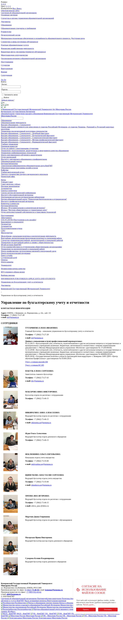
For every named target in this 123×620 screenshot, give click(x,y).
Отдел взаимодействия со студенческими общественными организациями (31, 247)
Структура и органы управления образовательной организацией (27, 18)
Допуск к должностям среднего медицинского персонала (24, 174)
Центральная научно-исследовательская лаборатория (22, 197)
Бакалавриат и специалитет (12, 222)
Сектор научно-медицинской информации (18, 193)
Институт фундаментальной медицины (17, 195)
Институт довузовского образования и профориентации (24, 159)
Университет (6, 265)
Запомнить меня (11, 95)
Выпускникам (7, 68)
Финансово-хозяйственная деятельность (17, 48)
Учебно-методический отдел (12, 172)
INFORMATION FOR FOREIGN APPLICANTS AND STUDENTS (28, 279)
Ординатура (6, 224)
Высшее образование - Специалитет (16, 125)
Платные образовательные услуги (15, 45)
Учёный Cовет (7, 182)
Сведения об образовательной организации (19, 13)
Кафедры (4, 170)
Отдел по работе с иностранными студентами (19, 148)
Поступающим (7, 62)
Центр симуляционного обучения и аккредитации (21, 155)
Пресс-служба (6, 255)
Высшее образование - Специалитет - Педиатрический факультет (28, 136)
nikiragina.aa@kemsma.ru (41, 423)
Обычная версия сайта (10, 11)
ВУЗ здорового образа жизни (13, 272)
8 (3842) (32, 590)
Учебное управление (9, 144)
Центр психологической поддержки (15, 253)
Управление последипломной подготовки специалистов (24, 131)
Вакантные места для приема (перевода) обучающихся (23, 52)
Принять (86, 609)
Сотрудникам (6, 75)
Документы (5, 22)
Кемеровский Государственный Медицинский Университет (25, 289)
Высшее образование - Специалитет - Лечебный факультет (25, 133)
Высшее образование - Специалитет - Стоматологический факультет (29, 138)
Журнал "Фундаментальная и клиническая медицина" (23, 208)
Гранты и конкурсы (9, 191)
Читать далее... (89, 605)
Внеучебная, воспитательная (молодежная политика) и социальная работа (31, 238)
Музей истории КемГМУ (11, 245)
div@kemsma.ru (37, 381)
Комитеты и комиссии (10, 203)
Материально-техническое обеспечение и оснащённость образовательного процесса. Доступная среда (43, 38)
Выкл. (19, 8)
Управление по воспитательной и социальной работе (23, 249)
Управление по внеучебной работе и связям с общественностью (27, 242)
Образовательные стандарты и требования (18, 28)
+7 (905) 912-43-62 (33, 592)
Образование (6, 25)
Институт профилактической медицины (17, 201)
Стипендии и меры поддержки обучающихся (19, 42)
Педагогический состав (10, 35)
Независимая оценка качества (13, 269)
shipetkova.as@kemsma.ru (41, 485)
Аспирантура (6, 188)
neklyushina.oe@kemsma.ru (42, 464)
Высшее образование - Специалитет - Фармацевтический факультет (29, 142)
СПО (3, 231)
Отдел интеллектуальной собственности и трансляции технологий (28, 212)
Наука (3, 180)
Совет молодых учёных (10, 184)
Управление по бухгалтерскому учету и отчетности (22, 282)
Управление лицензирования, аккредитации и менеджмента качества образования (35, 151)
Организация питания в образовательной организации (23, 58)
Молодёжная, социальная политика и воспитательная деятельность (28, 236)
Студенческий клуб (9, 258)
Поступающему (7, 215)
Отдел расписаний (8, 157)
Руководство (6, 32)
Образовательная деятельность (13, 123)
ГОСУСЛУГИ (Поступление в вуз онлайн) (18, 220)
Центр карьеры (7, 262)
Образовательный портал (11, 161)
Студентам (5, 65)
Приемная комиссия (9, 146)
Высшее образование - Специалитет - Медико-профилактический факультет (32, 140)
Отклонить (108, 609)
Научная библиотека (9, 164)
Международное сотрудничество (14, 55)
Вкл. (14, 8)
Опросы (4, 260)
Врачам (4, 72)
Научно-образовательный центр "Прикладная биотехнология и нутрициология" (34, 199)
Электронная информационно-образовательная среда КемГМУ (26, 166)
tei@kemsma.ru (13, 317)
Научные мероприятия (10, 186)
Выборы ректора (8, 275)
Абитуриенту (6, 218)
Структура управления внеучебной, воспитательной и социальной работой (32, 240)
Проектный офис (8, 176)
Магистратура (6, 233)
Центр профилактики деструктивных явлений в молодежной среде (28, 251)
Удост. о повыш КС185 (34, 365)
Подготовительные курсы (11, 228)
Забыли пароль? (7, 100)
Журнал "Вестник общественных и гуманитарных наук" (24, 210)
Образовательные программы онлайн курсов (19, 168)
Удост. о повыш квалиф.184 (36, 362)
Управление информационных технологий (18, 153)
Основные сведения (9, 15)
